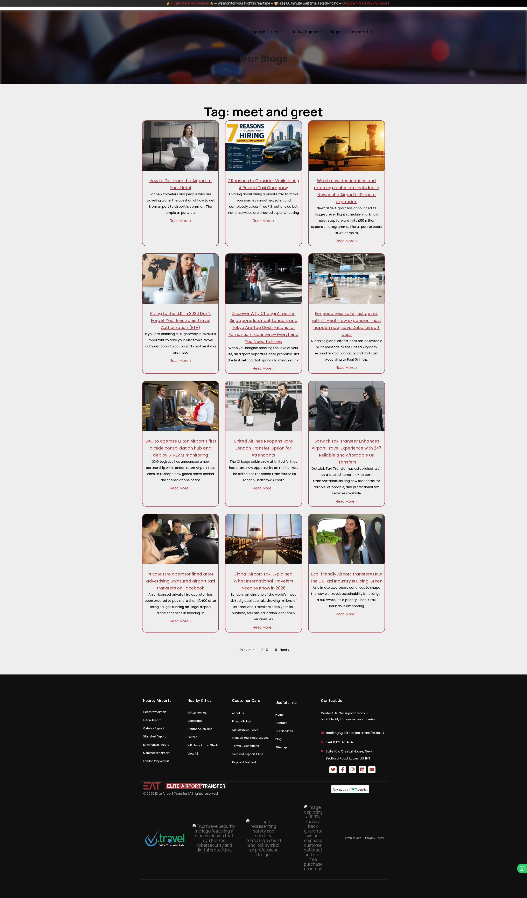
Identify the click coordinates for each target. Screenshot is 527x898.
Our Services (195, 31)
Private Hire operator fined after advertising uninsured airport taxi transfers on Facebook (180, 581)
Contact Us (360, 31)
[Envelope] (371, 769)
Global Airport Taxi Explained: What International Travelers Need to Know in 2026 (263, 581)
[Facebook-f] (342, 769)
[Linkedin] (362, 769)
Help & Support (306, 31)
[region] (263, 886)
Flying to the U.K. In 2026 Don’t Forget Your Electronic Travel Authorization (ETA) (180, 320)
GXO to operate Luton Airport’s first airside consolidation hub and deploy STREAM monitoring (180, 448)
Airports (229, 31)
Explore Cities (264, 31)
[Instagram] (352, 769)
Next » (285, 650)
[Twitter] (333, 769)
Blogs (335, 31)
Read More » (180, 220)
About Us (164, 31)
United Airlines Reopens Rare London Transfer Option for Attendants (263, 448)
